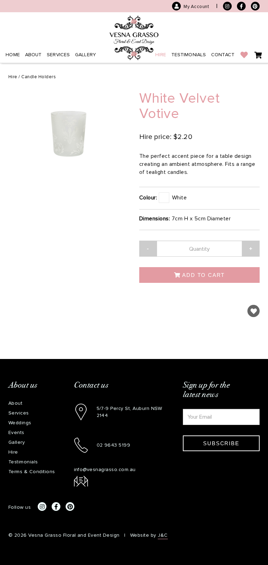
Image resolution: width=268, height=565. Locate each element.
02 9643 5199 (114, 445)
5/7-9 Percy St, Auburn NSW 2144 (129, 411)
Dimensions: (154, 218)
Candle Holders (38, 77)
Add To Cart (203, 275)
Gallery (85, 55)
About (33, 55)
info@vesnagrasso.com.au (105, 469)
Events (16, 432)
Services (58, 55)
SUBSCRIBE (221, 443)
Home (13, 55)
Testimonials (188, 55)
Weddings (19, 423)
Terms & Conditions (31, 472)
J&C (163, 535)
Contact (222, 55)
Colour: (148, 197)
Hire (160, 55)
